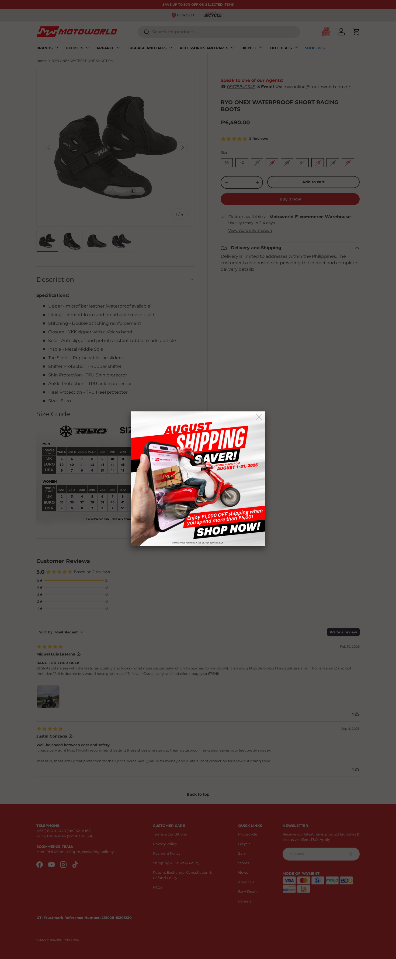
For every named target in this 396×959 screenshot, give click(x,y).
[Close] (259, 417)
